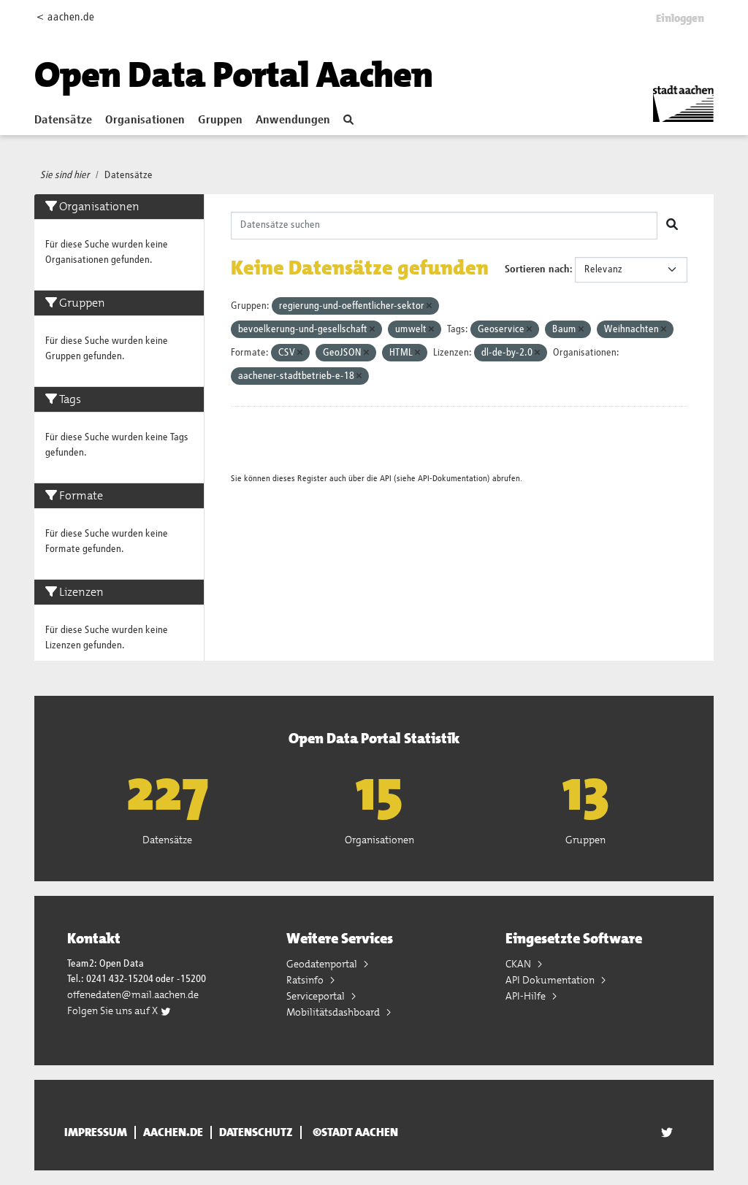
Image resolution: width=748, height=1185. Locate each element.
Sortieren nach (537, 269)
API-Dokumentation (452, 478)
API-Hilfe (526, 995)
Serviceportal (316, 995)
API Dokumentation (551, 979)
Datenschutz (256, 1132)
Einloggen (680, 18)
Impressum (95, 1132)
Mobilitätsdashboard (334, 1012)
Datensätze (63, 120)
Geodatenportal (322, 963)
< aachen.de (65, 17)
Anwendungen (293, 120)
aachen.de (173, 1132)
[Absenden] (672, 225)
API (386, 478)
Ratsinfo (306, 979)
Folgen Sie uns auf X (113, 1010)
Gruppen (220, 120)
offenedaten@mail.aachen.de (133, 994)
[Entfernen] (429, 306)
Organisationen (145, 120)
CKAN (519, 963)
